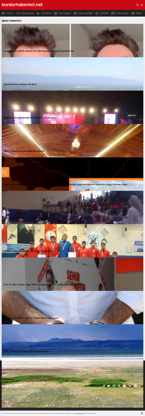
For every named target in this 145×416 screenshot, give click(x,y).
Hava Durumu (27, 13)
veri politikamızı (79, 413)
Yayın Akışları (64, 13)
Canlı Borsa (46, 13)
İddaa (138, 13)
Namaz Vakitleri (85, 13)
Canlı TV (10, 13)
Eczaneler (104, 13)
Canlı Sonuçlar (122, 13)
